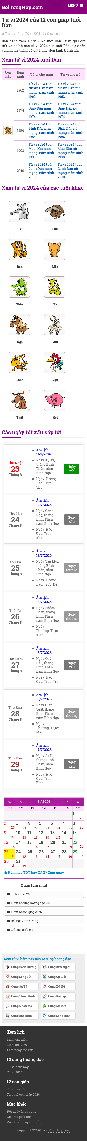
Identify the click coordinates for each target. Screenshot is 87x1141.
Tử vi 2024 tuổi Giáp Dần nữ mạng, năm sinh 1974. (70, 110)
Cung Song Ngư (59, 1016)
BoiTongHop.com (22, 7)
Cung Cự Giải (57, 977)
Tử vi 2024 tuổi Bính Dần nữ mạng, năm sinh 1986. (70, 130)
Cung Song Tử (21, 977)
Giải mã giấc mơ (22, 930)
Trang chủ (12, 34)
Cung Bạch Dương (23, 967)
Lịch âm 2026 (20, 894)
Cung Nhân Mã (21, 1006)
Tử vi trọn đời (17, 1089)
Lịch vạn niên (17, 1039)
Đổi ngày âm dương (24, 921)
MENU (73, 5)
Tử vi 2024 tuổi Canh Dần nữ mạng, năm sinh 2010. (70, 170)
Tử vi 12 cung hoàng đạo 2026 (31, 903)
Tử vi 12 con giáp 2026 (26, 912)
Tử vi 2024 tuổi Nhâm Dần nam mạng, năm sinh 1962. (41, 90)
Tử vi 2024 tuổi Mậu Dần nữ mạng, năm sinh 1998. (70, 150)
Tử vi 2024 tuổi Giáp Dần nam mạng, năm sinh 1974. (41, 110)
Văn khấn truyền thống (24, 1122)
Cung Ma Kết (57, 1006)
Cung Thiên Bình (23, 996)
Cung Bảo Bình (21, 1016)
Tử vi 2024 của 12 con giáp (43, 34)
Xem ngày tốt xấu (20, 1050)
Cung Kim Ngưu (59, 967)
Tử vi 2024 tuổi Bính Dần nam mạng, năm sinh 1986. (41, 130)
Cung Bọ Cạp (57, 996)
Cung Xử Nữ (56, 986)
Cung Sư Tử (19, 986)
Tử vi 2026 (14, 1072)
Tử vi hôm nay (18, 1067)
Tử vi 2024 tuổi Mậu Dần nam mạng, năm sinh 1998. (41, 150)
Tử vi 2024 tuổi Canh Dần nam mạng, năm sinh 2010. (41, 170)
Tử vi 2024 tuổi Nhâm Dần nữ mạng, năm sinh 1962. (70, 90)
